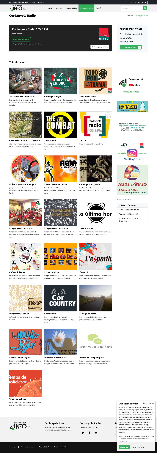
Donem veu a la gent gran (91, 357)
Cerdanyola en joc (52, 96)
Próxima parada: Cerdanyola (22, 184)
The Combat (50, 140)
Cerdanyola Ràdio (86, 8)
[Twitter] (82, 433)
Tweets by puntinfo (124, 199)
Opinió (98, 8)
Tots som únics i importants (22, 96)
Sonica (82, 140)
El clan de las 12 (51, 272)
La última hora (86, 228)
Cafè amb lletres (17, 272)
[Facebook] (89, 433)
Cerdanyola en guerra (89, 184)
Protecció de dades (27, 447)
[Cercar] (145, 8)
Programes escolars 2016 (56, 228)
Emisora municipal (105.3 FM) (89, 427)
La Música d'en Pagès (19, 357)
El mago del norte (87, 313)
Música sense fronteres (55, 357)
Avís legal (12, 447)
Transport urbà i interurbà (128, 214)
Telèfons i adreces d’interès (129, 210)
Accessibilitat (44, 447)
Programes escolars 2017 (21, 228)
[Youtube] (95, 433)
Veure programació (101, 47)
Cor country (50, 313)
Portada (50, 8)
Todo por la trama (87, 96)
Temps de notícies (17, 399)
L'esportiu (84, 272)
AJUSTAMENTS (138, 447)
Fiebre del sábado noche (55, 184)
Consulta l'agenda (129, 47)
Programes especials (19, 313)
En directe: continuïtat (37, 2)
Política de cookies (60, 447)
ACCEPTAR (124, 447)
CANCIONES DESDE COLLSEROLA (24, 140)
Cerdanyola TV (71, 8)
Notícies (59, 8)
